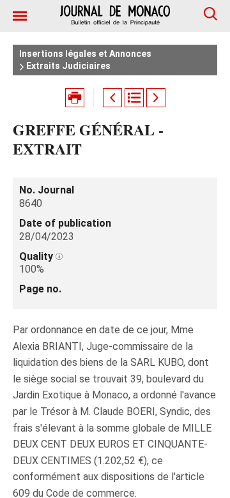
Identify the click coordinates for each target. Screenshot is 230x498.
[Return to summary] (134, 97)
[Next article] (155, 97)
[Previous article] (112, 97)
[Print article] (74, 97)
